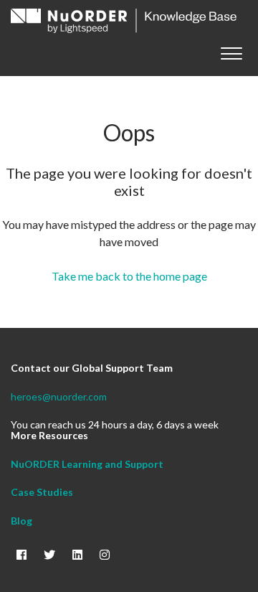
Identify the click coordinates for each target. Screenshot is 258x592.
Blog (21, 521)
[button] (231, 50)
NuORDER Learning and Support (87, 464)
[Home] (123, 21)
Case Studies (42, 492)
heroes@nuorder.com (59, 396)
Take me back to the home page (129, 276)
